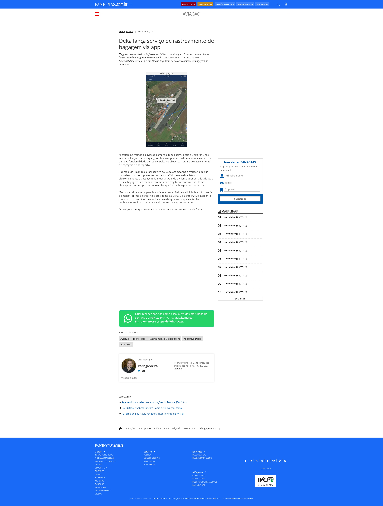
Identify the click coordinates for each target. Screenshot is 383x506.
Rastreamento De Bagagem (164, 338)
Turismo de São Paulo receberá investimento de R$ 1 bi (152, 413)
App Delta (126, 344)
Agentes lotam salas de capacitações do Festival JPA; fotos (154, 402)
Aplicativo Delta (192, 338)
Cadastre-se (240, 198)
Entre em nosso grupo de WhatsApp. (159, 321)
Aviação (124, 338)
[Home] (120, 428)
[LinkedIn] (139, 371)
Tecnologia (139, 338)
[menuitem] (131, 4)
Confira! (178, 368)
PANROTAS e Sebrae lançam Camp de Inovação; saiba (151, 408)
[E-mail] (143, 371)
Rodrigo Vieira (126, 31)
